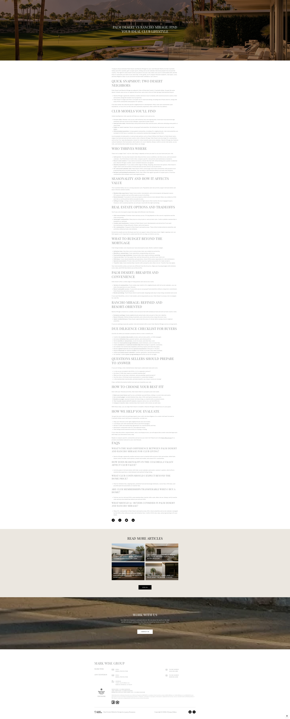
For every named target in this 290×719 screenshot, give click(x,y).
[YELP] (194, 711)
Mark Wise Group (166, 438)
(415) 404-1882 (173, 671)
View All (145, 587)
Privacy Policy (172, 712)
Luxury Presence (129, 712)
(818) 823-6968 (173, 676)
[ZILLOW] (190, 711)
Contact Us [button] (145, 631)
